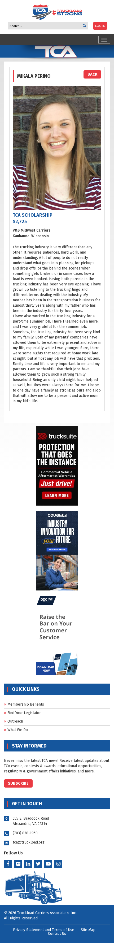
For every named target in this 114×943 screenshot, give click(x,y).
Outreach (15, 721)
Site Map (88, 930)
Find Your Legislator (24, 713)
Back (92, 74)
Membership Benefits (25, 704)
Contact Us (57, 933)
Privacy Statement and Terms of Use (43, 930)
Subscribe (18, 783)
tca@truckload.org (29, 842)
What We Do (17, 730)
